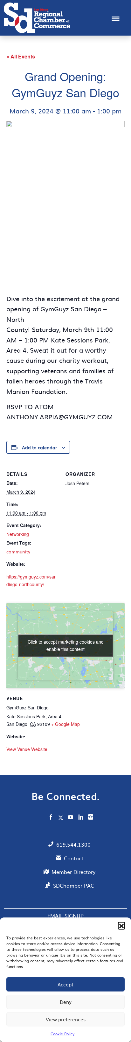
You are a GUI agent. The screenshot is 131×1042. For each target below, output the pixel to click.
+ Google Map (65, 724)
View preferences (66, 1019)
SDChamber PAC (73, 885)
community (18, 551)
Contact (73, 858)
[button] (121, 925)
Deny (66, 1001)
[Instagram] (90, 817)
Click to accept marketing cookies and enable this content (66, 645)
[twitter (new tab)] (61, 817)
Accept (65, 984)
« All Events (20, 56)
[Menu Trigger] (115, 18)
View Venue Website (26, 749)
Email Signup (65, 915)
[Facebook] (50, 817)
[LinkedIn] (80, 817)
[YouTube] (70, 817)
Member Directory (73, 872)
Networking (17, 534)
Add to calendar (39, 447)
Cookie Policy (62, 1034)
